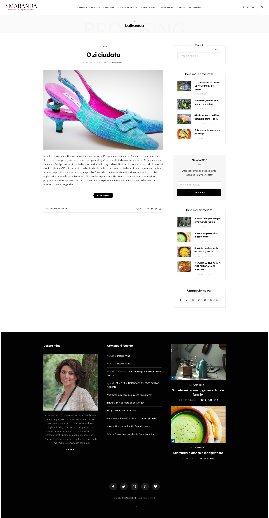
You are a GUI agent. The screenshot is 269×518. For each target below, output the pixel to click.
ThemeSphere (129, 498)
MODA (104, 46)
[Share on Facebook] (148, 209)
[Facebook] (113, 486)
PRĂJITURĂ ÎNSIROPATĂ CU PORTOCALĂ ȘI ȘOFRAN (207, 266)
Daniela (111, 394)
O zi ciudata (103, 54)
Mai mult (71, 449)
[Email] (160, 209)
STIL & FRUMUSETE (125, 7)
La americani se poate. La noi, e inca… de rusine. (207, 86)
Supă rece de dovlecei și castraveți (135, 394)
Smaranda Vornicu (58, 208)
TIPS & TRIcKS (167, 7)
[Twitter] (124, 486)
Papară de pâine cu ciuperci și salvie (138, 418)
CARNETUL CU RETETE (88, 7)
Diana (110, 402)
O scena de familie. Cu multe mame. (133, 426)
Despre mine (123, 355)
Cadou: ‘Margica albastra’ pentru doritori (134, 433)
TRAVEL (182, 7)
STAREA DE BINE (147, 7)
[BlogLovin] (156, 486)
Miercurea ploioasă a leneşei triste (198, 453)
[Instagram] (134, 486)
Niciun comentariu (113, 62)
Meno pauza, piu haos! (126, 410)
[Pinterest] (156, 209)
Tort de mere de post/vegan (130, 402)
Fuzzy (109, 410)
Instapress (112, 418)
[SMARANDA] (21, 7)
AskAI (109, 426)
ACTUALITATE (195, 7)
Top (135, 506)
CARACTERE (109, 7)
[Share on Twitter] (152, 209)
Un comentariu (207, 458)
